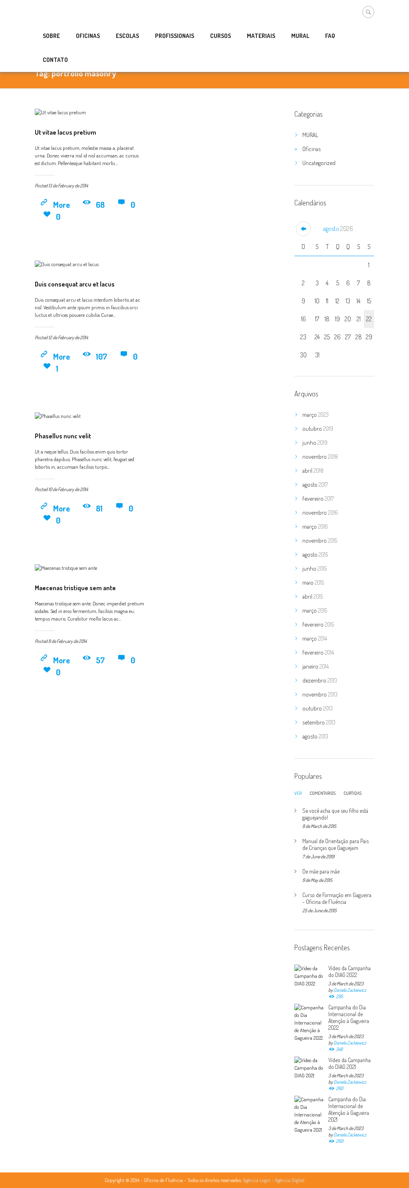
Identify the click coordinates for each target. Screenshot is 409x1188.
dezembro (319, 680)
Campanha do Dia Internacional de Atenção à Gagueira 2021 (348, 1109)
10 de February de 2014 (68, 489)
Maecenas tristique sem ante (75, 588)
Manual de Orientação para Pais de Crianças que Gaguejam (335, 844)
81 (99, 508)
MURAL (310, 135)
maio (313, 582)
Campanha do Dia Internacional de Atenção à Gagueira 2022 (348, 1017)
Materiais (261, 36)
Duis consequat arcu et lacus (75, 284)
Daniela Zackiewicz (350, 990)
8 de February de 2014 (67, 641)
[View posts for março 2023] (303, 228)
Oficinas (311, 149)
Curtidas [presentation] (352, 793)
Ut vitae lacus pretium (65, 132)
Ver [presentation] (298, 793)
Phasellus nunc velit (63, 436)
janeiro (315, 666)
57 (100, 660)
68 (100, 204)
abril (313, 470)
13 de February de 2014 (68, 186)
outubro (317, 428)
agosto (338, 229)
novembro (320, 456)
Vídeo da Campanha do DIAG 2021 (349, 1063)
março (315, 414)
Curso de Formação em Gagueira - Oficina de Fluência (336, 898)
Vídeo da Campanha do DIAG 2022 (349, 971)
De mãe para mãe (321, 871)
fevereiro (318, 498)
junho (315, 442)
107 (101, 356)
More (61, 204)
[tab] (298, 795)
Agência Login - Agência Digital (273, 1180)
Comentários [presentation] (323, 793)
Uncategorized (319, 163)
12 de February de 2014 (68, 337)
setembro (319, 722)
